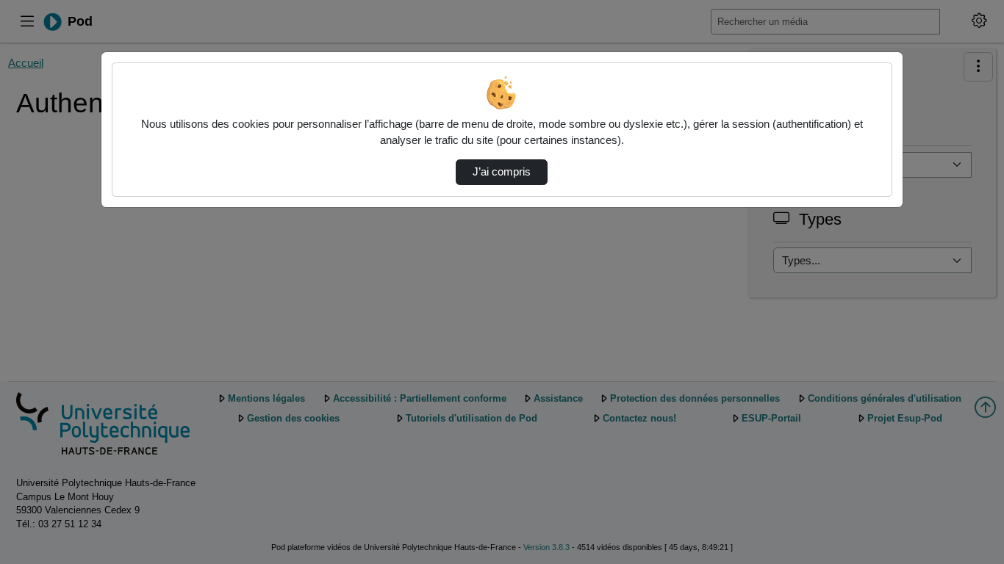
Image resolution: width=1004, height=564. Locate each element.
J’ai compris (502, 172)
